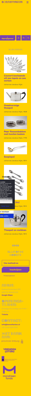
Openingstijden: (12, 302)
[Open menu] (28, 1)
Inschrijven (15, 269)
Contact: (12, 320)
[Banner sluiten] (13, 177)
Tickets (5, 314)
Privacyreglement (9, 275)
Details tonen (5, 206)
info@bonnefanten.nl (11, 324)
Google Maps (7, 295)
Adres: (8, 285)
